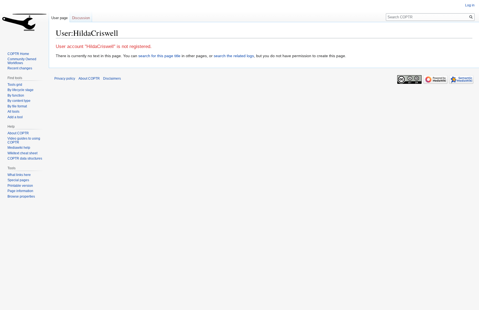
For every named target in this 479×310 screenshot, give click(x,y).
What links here (19, 175)
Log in (470, 5)
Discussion (81, 18)
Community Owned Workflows (21, 61)
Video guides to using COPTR (23, 140)
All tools (13, 112)
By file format (17, 106)
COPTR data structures (24, 158)
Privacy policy (64, 78)
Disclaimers (112, 78)
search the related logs (234, 56)
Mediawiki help (18, 148)
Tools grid (14, 85)
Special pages (18, 180)
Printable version (20, 186)
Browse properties (21, 196)
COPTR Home (18, 54)
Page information (20, 191)
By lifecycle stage (20, 90)
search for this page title (159, 56)
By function (15, 95)
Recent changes (19, 68)
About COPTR (18, 133)
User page (59, 18)
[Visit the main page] (24, 22)
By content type (18, 101)
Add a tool (15, 117)
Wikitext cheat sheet (22, 153)
